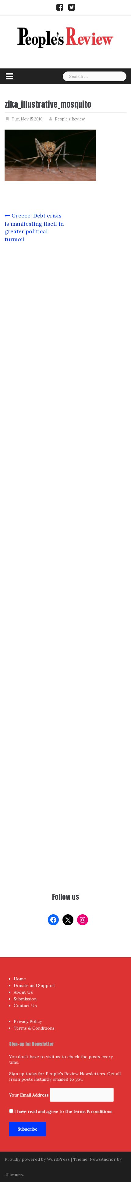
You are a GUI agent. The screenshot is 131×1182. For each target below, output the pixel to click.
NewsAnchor (103, 1159)
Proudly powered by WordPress (37, 1159)
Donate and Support (34, 985)
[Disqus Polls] (65, 328)
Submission (25, 999)
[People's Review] (65, 36)
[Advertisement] (65, 814)
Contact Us (25, 1005)
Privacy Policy (28, 1021)
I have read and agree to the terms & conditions (63, 1111)
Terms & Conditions (34, 1028)
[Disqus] (65, 488)
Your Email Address (29, 1095)
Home (20, 979)
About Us (23, 992)
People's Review (70, 119)
